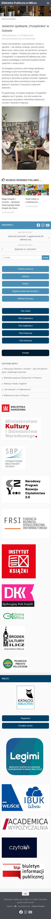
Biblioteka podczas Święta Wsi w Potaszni (23, 378)
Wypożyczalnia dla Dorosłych (25, 291)
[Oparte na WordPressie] (15, 906)
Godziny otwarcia (25, 269)
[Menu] (48, 3)
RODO (25, 284)
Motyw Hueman (38, 906)
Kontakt (25, 353)
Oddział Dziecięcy (25, 298)
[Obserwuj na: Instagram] (43, 225)
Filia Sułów (25, 311)
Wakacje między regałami (15, 384)
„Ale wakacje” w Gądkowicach (17, 389)
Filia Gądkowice (26, 326)
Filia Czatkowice (25, 318)
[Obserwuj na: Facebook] (38, 225)
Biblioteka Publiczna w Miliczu (19, 2)
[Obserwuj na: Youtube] (47, 225)
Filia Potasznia (25, 333)
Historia (25, 276)
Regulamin (25, 718)
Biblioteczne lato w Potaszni (16, 395)
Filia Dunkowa (25, 340)
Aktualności (9, 19)
